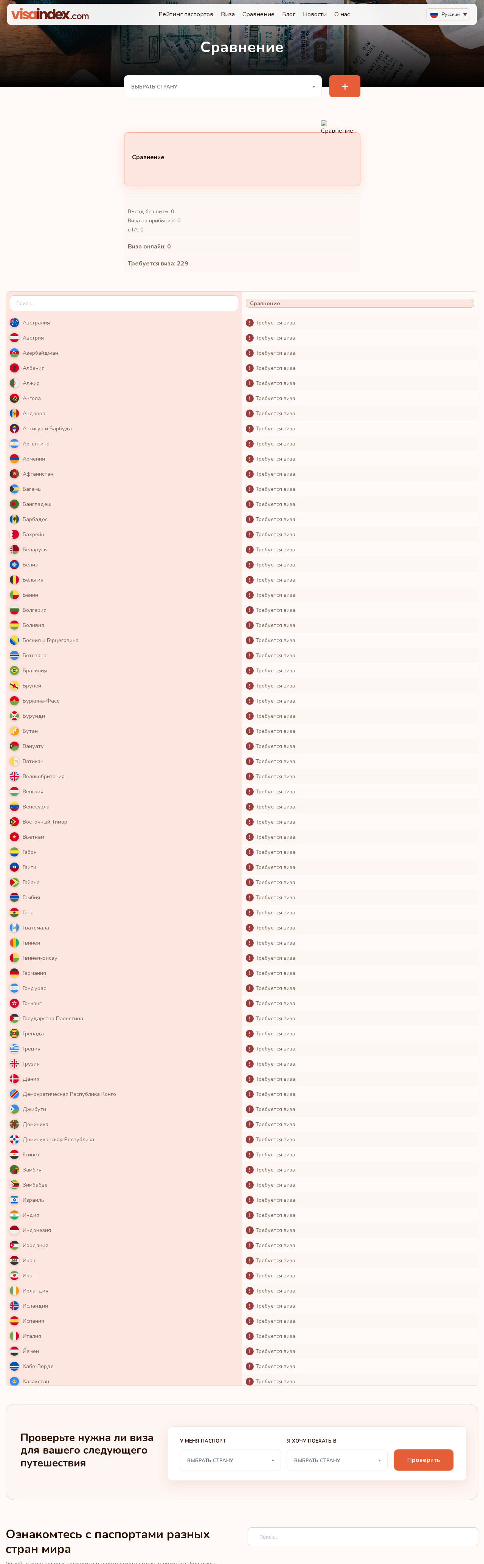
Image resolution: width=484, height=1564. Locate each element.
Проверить (423, 1460)
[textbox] (223, 87)
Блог (288, 14)
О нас (342, 14)
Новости (315, 14)
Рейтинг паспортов (185, 14)
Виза (228, 14)
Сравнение (258, 14)
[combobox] (223, 86)
